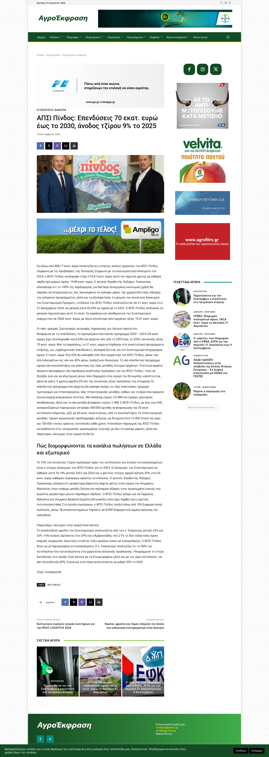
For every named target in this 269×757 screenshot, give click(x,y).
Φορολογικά (57, 681)
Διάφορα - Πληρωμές (100, 678)
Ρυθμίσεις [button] (224, 750)
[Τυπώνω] (74, 146)
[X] (230, 3)
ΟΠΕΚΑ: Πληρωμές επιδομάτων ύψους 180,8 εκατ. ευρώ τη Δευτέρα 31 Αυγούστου (100, 687)
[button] (228, 37)
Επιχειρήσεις (53, 55)
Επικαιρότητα (200, 356)
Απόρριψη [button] (256, 750)
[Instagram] (225, 3)
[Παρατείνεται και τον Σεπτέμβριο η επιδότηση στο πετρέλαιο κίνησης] (58, 671)
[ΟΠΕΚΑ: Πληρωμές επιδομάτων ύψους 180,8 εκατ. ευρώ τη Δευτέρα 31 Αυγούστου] (101, 671)
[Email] (65, 146)
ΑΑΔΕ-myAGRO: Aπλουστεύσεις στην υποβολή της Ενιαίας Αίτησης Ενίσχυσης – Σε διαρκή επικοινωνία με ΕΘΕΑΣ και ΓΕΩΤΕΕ (212, 368)
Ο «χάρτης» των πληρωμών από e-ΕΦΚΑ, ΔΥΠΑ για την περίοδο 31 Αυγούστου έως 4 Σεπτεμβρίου (143, 687)
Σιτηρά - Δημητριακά (204, 387)
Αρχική (40, 55)
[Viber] (57, 146)
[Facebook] (221, 3)
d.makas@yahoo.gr (167, 727)
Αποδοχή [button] (241, 750)
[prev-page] (39, 702)
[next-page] (45, 702)
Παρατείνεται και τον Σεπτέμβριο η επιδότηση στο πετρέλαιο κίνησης (57, 689)
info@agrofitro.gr (166, 730)
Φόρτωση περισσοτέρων (201, 407)
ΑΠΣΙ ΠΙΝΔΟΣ (54, 584)
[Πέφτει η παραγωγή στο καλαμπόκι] (182, 391)
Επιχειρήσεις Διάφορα (75, 55)
